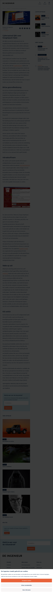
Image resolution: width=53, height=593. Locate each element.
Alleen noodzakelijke (26, 585)
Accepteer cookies (26, 580)
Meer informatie (26, 590)
